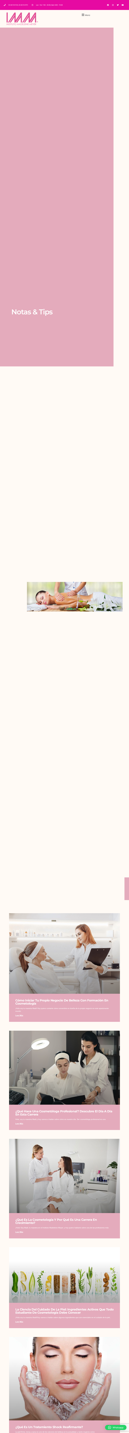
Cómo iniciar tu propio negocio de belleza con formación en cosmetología (61, 1002)
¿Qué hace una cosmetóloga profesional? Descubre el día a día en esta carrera (63, 1112)
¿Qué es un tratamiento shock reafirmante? (49, 1427)
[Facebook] (107, 5)
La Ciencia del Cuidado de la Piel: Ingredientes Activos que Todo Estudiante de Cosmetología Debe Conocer (64, 1311)
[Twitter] (117, 5)
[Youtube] (122, 5)
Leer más (19, 1015)
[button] (85, 14)
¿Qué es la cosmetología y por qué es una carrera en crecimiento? (56, 1221)
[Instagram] (112, 5)
